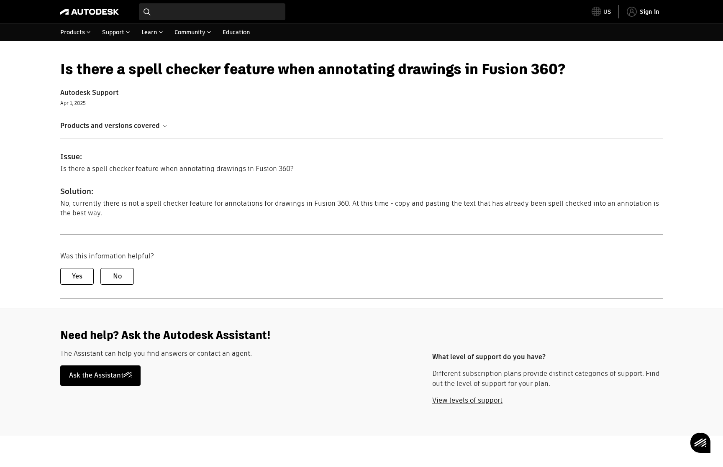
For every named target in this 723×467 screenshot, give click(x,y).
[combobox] (212, 11)
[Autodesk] (89, 11)
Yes (77, 276)
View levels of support (467, 400)
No (117, 276)
